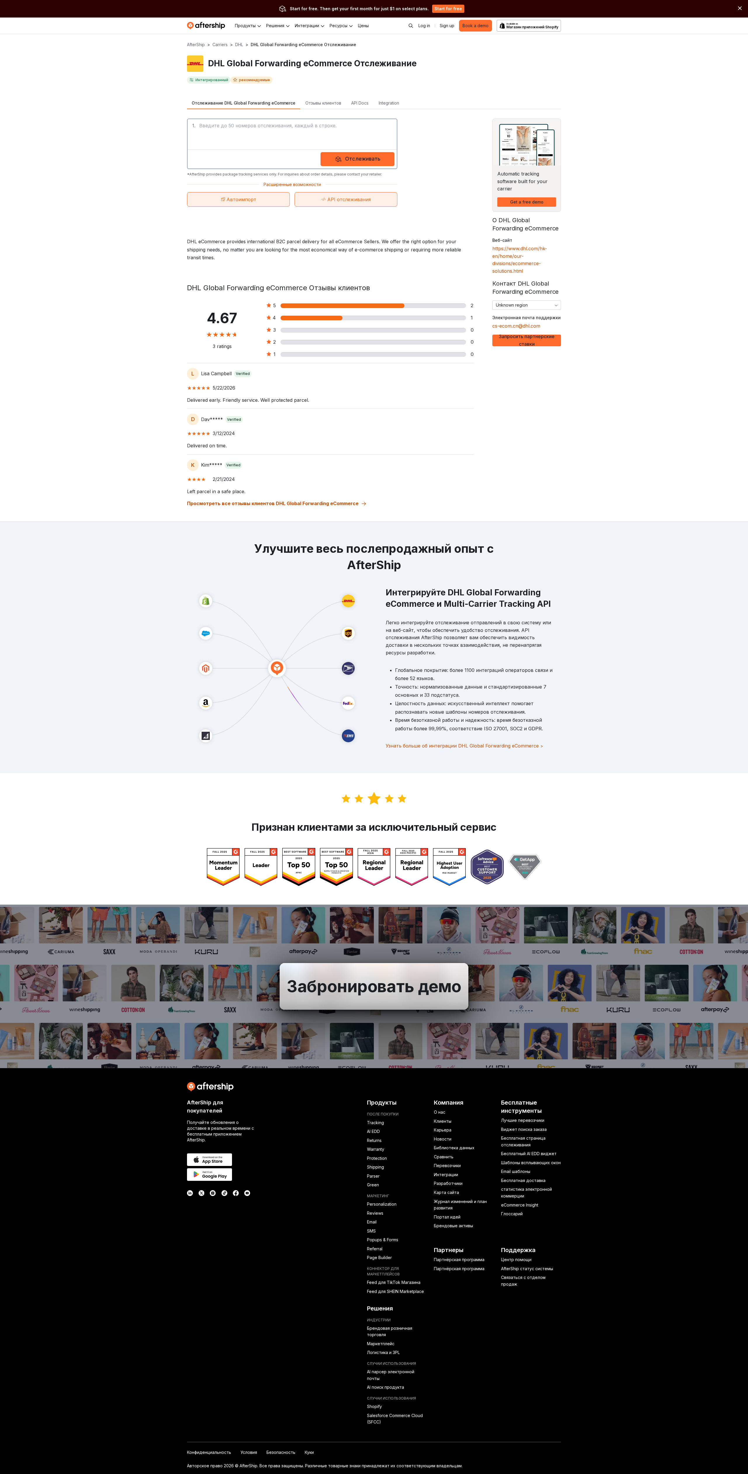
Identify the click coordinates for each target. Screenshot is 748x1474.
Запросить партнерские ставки (527, 340)
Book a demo (476, 25)
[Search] (411, 26)
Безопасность (280, 1452)
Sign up (447, 25)
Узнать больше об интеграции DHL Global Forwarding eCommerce (464, 746)
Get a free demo (526, 201)
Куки (309, 1452)
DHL (239, 44)
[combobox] (526, 305)
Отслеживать (362, 159)
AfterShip (196, 44)
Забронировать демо (374, 986)
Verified (243, 373)
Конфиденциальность (209, 1452)
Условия (248, 1452)
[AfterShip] (207, 25)
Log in (424, 25)
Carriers (220, 44)
